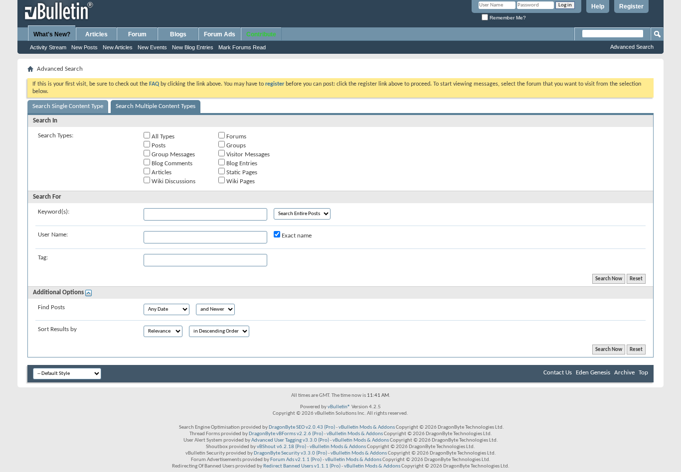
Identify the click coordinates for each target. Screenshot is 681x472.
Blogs (178, 34)
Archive (624, 372)
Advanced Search (632, 47)
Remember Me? (507, 17)
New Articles (118, 47)
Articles (96, 34)
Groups (235, 145)
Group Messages (172, 154)
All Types (162, 136)
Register (631, 6)
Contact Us (557, 372)
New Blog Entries (192, 47)
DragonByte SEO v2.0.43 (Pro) (302, 427)
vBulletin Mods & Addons (367, 427)
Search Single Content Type (67, 106)
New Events (152, 47)
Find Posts (51, 307)
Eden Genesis (593, 372)
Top (643, 372)
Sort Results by (57, 329)
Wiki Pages (240, 181)
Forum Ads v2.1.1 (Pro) (296, 460)
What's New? (51, 34)
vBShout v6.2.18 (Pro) (281, 447)
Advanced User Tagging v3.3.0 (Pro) (290, 440)
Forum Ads (219, 34)
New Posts (84, 47)
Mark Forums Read (242, 47)
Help (597, 6)
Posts (158, 145)
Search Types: (55, 135)
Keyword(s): (53, 212)
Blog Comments (171, 163)
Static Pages (241, 172)
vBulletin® (339, 407)
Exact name (296, 236)
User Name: (53, 235)
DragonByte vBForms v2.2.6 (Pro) (286, 434)
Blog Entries (241, 163)
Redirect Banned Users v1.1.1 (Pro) (301, 466)
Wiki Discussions (172, 181)
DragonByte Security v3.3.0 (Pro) (290, 453)
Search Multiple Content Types (155, 106)
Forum (137, 34)
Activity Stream (48, 47)
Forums (235, 136)
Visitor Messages (247, 154)
